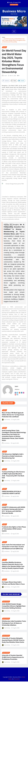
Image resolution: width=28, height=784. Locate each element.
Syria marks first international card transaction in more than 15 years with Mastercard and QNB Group (13, 546)
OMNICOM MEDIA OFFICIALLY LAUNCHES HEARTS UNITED (11, 492)
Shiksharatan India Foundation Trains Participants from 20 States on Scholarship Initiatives (14, 623)
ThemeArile (17, 679)
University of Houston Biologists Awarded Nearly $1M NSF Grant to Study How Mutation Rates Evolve (13, 640)
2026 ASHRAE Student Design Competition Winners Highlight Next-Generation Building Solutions (14, 606)
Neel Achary (7, 419)
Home (3, 37)
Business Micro (14, 11)
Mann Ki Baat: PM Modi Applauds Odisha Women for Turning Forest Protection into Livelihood (13, 414)
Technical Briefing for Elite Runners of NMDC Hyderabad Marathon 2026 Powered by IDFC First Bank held (13, 474)
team (5, 75)
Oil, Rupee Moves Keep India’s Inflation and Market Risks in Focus (13, 583)
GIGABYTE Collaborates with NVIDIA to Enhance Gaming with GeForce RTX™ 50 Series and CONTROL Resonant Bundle (13, 510)
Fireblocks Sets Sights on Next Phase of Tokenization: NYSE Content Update (14, 528)
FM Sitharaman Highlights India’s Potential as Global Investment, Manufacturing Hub (12, 456)
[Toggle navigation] (14, 31)
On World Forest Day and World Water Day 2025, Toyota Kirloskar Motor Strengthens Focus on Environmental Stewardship (13, 40)
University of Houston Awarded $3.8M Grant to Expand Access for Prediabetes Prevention (13, 657)
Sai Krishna (7, 443)
